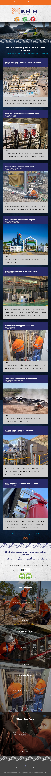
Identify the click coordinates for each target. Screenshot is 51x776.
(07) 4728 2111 (19, 1)
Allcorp (31, 767)
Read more (25, 620)
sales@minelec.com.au (31, 1)
